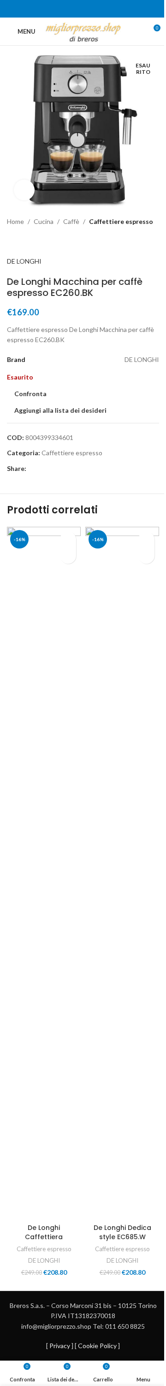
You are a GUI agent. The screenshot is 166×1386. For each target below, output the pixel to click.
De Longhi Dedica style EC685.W (122, 1232)
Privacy (59, 1346)
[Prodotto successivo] (34, 241)
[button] (68, 556)
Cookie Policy (97, 1346)
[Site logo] (83, 31)
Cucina (43, 221)
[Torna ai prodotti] (23, 241)
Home (15, 221)
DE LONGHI (24, 261)
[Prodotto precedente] (12, 241)
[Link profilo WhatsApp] (89, 9)
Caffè (71, 221)
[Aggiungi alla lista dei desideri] (68, 539)
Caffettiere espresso (121, 221)
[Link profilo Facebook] (77, 9)
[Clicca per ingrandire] (24, 190)
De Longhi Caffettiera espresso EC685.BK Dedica (44, 1241)
